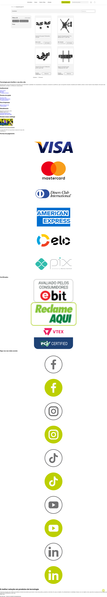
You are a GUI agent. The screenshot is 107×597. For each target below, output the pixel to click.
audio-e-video (16, 21)
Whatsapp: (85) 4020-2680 (6, 114)
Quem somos (3, 90)
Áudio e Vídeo (13, 6)
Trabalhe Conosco (5, 92)
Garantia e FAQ (3, 97)
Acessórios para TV (20, 6)
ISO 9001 (2, 91)
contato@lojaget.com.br (5, 113)
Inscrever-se (2, 131)
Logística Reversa (4, 100)
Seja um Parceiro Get (4, 105)
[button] (29, 2)
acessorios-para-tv (24, 21)
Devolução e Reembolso (5, 98)
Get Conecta (3, 106)
